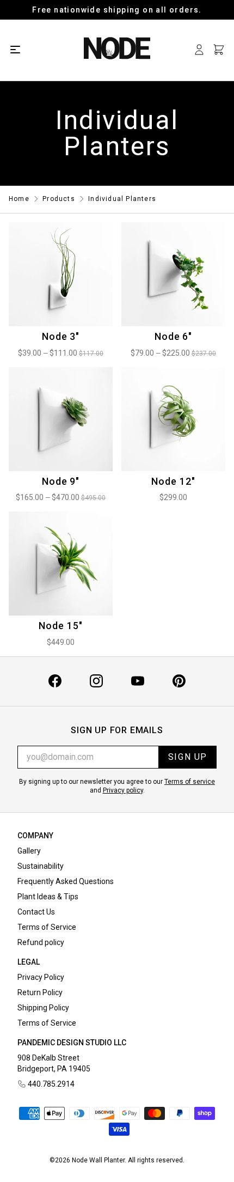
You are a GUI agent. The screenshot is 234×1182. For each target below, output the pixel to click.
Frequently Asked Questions (65, 881)
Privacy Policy (40, 977)
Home (19, 199)
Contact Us (36, 911)
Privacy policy (123, 790)
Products (58, 199)
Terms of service (189, 781)
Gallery (29, 850)
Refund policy (40, 942)
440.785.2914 (51, 1084)
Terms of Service (46, 927)
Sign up (187, 757)
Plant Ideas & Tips (47, 896)
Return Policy (40, 992)
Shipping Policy (43, 1007)
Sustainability (40, 866)
